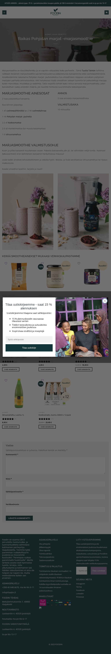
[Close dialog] (104, 300)
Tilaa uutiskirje (29, 348)
